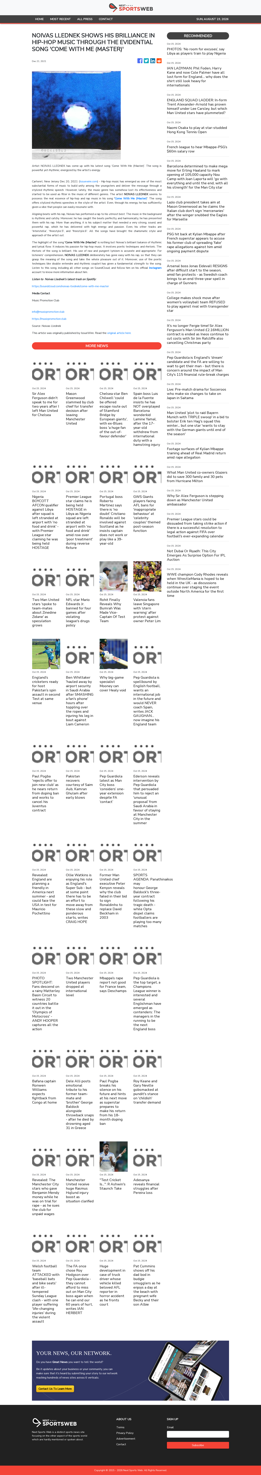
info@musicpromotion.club (48, 312)
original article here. (119, 333)
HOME (39, 19)
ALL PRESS (85, 19)
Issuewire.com (88, 181)
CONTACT (106, 19)
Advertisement (125, 1439)
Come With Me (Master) (131, 198)
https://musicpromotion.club (49, 319)
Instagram (155, 268)
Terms (120, 1427)
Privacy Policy (125, 1433)
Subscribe (198, 1445)
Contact (121, 1444)
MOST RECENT (60, 19)
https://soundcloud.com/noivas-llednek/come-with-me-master (70, 286)
